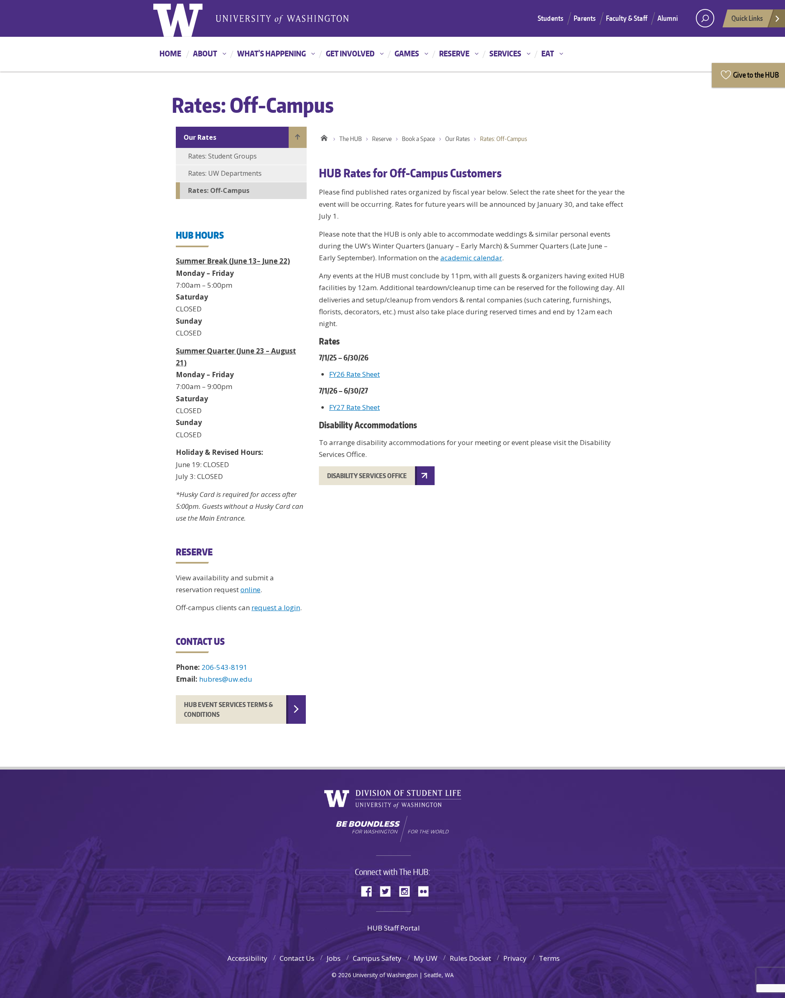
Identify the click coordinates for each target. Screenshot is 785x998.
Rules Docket (470, 958)
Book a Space (418, 139)
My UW (425, 958)
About (205, 53)
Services (505, 53)
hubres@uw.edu (225, 679)
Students (550, 17)
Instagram (407, 891)
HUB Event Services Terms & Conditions (228, 709)
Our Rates (200, 137)
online (250, 589)
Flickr (426, 891)
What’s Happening (271, 53)
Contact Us (297, 958)
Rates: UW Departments (225, 173)
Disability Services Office (367, 476)
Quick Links (747, 17)
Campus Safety (377, 958)
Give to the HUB (756, 74)
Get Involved (350, 53)
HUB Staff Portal (393, 928)
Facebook (369, 891)
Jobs (334, 958)
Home (170, 53)
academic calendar (471, 257)
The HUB (350, 139)
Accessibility (247, 958)
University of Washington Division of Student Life (392, 799)
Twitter (388, 891)
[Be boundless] (392, 829)
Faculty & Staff (626, 17)
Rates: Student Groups (222, 156)
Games (407, 53)
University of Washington (186, 18)
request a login (275, 607)
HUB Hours (200, 235)
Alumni (667, 17)
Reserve (454, 53)
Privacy (515, 958)
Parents (585, 17)
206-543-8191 (224, 667)
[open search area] (705, 18)
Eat (547, 53)
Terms (549, 958)
